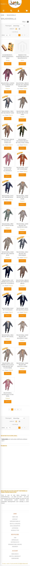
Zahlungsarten (15, 525)
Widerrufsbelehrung (15, 544)
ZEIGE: (3, 35)
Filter (24, 22)
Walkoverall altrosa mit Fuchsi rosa (7, 394)
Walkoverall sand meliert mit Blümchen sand (22, 225)
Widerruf (15, 546)
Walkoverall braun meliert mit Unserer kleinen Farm (22, 85)
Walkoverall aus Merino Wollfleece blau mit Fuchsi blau (7, 282)
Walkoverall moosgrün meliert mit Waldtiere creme (22, 141)
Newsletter (15, 530)
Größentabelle (15, 521)
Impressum (15, 540)
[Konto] (18, 10)
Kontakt (15, 519)
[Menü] (3, 11)
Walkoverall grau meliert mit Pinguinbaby (22, 253)
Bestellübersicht (15, 556)
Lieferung (15, 528)
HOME (2, 15)
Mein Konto (15, 554)
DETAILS (8, 63)
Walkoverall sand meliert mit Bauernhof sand (22, 336)
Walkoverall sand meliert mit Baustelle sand (22, 365)
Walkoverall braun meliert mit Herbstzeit (7, 141)
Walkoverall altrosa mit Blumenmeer (8, 169)
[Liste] (19, 29)
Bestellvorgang (15, 523)
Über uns (15, 517)
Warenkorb (15, 558)
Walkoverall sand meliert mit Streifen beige (7, 253)
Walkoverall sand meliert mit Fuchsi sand (22, 113)
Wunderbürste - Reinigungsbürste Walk (7, 56)
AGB (15, 537)
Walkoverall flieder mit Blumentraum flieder (7, 85)
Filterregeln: (8, 25)
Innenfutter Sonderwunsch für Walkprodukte (22, 56)
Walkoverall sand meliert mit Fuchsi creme (22, 197)
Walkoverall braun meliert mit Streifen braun (22, 282)
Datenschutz (15, 542)
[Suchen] (11, 10)
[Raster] (16, 29)
